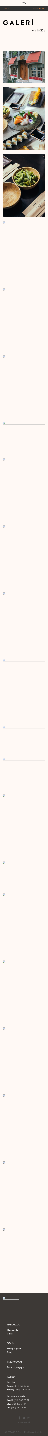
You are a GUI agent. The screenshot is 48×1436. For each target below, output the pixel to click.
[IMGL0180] (25, 490)
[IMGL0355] (25, 624)
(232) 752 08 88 (18, 1407)
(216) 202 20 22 (21, 1400)
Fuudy (9, 1352)
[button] (4, 3)
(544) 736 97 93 (21, 1385)
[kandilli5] (25, 439)
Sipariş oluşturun (14, 1348)
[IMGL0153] (25, 186)
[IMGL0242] (25, 925)
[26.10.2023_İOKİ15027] (25, 320)
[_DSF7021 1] (25, 775)
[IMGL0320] (25, 557)
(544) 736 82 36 (22, 1389)
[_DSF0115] (25, 1193)
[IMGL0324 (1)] (25, 741)
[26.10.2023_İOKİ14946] (25, 1260)
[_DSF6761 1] (25, 68)
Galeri (10, 1333)
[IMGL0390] (25, 992)
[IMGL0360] (25, 1126)
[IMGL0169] (25, 253)
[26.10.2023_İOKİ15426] (25, 1059)
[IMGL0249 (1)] (25, 119)
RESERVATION (39, 8)
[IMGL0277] (25, 876)
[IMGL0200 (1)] (25, 691)
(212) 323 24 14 (18, 1403)
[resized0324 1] (25, 387)
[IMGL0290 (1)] (25, 826)
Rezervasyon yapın (15, 1367)
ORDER (6, 8)
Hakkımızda (12, 1330)
